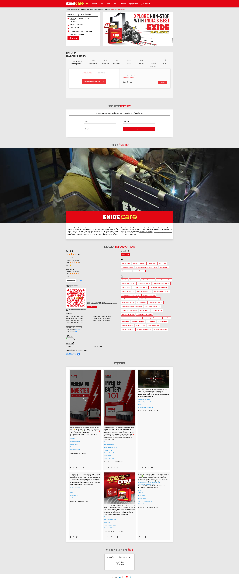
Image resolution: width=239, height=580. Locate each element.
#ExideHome (107, 455)
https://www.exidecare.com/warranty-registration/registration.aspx (149, 483)
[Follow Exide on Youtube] (126, 577)
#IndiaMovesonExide (144, 399)
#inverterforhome (75, 449)
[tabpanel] (138, 29)
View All (79, 281)
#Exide (140, 404)
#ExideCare (141, 493)
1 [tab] (133, 43)
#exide (71, 498)
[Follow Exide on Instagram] (123, 577)
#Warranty (141, 503)
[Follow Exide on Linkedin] (119, 577)
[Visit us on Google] (112, 577)
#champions (73, 489)
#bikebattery (107, 522)
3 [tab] (139, 43)
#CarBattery (141, 495)
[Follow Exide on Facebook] (109, 577)
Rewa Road (125, 254)
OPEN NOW (89, 31)
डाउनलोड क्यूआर (92, 307)
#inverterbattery (109, 444)
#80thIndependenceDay (145, 402)
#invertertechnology (110, 453)
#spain (71, 492)
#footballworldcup (75, 487)
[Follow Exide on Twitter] (116, 577)
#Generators (73, 447)
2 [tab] (136, 43)
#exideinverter (74, 444)
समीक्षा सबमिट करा (71, 281)
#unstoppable (73, 495)
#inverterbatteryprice (110, 447)
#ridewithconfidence (110, 525)
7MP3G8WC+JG (71, 353)
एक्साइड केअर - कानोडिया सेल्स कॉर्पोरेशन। (119, 557)
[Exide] (75, 4)
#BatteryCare (142, 498)
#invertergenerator (75, 441)
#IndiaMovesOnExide (110, 519)
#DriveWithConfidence (145, 501)
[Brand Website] (130, 577)
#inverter (72, 438)
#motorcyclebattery (109, 527)
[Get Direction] (78, 355)
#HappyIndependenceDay (145, 407)
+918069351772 (75, 28)
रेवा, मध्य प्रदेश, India (71, 355)
